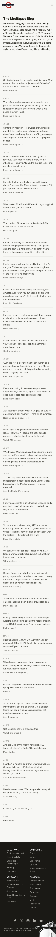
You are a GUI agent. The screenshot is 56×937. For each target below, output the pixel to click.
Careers (33, 896)
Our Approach (11, 211)
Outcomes (36, 849)
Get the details (11, 351)
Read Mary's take (13, 192)
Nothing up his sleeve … (16, 418)
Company (35, 877)
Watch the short (12, 733)
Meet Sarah (10, 90)
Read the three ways (14, 277)
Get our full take (12, 586)
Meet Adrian (10, 513)
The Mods (11, 901)
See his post (10, 650)
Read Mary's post (13, 465)
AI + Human (12, 891)
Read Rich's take (12, 303)
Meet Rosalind (11, 605)
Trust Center (35, 884)
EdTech (33, 864)
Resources (35, 903)
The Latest (35, 888)
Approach (12, 877)
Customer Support (15, 853)
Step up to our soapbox (15, 672)
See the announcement (16, 777)
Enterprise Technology (12, 862)
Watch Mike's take (13, 440)
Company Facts (37, 880)
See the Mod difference (16, 491)
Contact (33, 907)
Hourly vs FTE (13, 880)
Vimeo (33, 857)
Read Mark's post (13, 376)
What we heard (12, 561)
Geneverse (35, 861)
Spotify (33, 853)
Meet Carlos (10, 752)
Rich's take (9, 628)
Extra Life (34, 892)
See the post (10, 717)
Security (10, 867)
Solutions (13, 849)
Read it (8, 691)
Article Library (11, 796)
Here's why (10, 230)
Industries (11, 871)
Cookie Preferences (12, 930)
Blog (32, 900)
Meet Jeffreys (11, 328)
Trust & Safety (13, 857)
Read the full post (13, 116)
